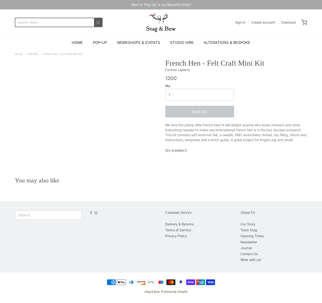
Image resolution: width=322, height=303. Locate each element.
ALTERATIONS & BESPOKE (227, 42)
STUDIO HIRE (182, 42)
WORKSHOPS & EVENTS (138, 42)
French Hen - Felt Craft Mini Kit (62, 54)
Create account (263, 22)
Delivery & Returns (179, 224)
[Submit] (98, 22)
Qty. (168, 86)
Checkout (288, 22)
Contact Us (249, 254)
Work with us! (250, 260)
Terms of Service (178, 230)
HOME (77, 42)
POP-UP (100, 42)
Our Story (247, 224)
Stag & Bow (152, 291)
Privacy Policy (176, 236)
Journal (246, 248)
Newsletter (248, 242)
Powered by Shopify (174, 291)
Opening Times (252, 236)
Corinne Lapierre (177, 70)
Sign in (240, 22)
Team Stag (248, 230)
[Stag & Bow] (161, 22)
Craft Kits (32, 54)
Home (18, 54)
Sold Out (199, 111)
